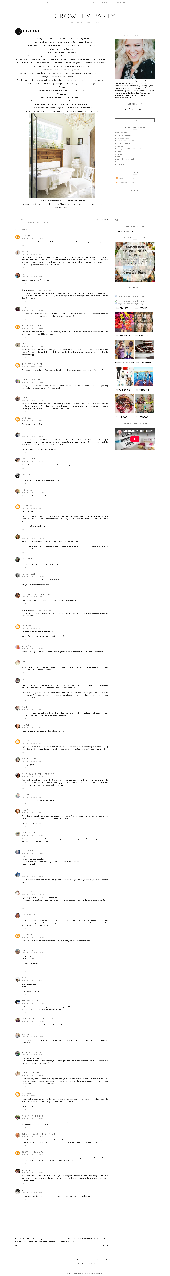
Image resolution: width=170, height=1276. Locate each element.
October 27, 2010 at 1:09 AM (32, 1136)
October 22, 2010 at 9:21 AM (32, 400)
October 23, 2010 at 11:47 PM (33, 937)
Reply (24, 245)
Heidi (24, 536)
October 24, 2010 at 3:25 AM (32, 980)
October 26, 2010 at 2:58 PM (32, 1118)
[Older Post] (107, 1245)
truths (118, 151)
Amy (24, 1190)
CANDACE (27, 1170)
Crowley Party (85, 16)
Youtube (121, 2)
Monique (27, 1034)
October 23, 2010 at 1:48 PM (32, 812)
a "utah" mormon (122, 143)
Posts (120, 178)
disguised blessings (124, 138)
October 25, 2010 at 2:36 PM (32, 1055)
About (58, 2)
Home (47, 2)
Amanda (26, 236)
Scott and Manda (32, 1052)
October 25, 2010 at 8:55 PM (32, 1096)
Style (79, 2)
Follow (117, 220)
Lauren (26, 794)
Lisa (24, 308)
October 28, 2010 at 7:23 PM (32, 1172)
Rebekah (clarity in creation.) (39, 1134)
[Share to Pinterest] (102, 220)
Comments (122, 183)
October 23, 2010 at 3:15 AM (32, 743)
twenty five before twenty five (128, 149)
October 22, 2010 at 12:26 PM (33, 508)
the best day (121, 133)
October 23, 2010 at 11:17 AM (33, 776)
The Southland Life (33, 1073)
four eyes (119, 157)
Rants (38, 223)
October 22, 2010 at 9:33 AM (32, 436)
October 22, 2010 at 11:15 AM (33, 492)
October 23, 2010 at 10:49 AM (33, 761)
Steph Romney (29, 758)
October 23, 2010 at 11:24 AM (33, 797)
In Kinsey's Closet (32, 364)
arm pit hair (120, 164)
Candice (26, 646)
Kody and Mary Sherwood (37, 594)
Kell (24, 661)
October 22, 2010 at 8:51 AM (32, 310)
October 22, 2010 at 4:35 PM (32, 727)
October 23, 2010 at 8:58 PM (32, 876)
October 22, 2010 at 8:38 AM (43, 290)
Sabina (25, 740)
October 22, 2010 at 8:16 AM (32, 238)
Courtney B (28, 459)
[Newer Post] (104, 1245)
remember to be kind (124, 159)
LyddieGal (27, 892)
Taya (24, 978)
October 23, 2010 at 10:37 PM (33, 894)
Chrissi (26, 344)
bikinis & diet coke (123, 135)
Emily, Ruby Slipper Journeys (38, 774)
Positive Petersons (33, 1116)
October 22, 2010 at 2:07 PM (32, 664)
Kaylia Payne (28, 914)
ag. (23, 874)
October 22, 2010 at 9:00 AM (32, 346)
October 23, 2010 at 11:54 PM (33, 953)
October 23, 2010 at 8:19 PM (32, 853)
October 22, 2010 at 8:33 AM (32, 277)
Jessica (26, 474)
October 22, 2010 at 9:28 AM (32, 420)
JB (23, 274)
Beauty (91, 2)
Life (69, 2)
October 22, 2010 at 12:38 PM (33, 538)
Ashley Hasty (29, 574)
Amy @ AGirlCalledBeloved (37, 1019)
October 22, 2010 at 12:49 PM (33, 561)
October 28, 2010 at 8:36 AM (32, 1154)
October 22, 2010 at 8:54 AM (32, 328)
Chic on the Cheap (29, 905)
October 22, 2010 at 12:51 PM (33, 576)
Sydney (26, 251)
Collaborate (106, 2)
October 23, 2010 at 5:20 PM (32, 835)
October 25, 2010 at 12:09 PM (33, 1037)
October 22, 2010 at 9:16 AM (32, 382)
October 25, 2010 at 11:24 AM (33, 1021)
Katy (24, 434)
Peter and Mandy (31, 326)
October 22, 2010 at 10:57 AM (33, 477)
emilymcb (27, 558)
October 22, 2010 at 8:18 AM (32, 254)
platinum (119, 146)
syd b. (25, 707)
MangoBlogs (99, 1273)
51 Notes (19, 219)
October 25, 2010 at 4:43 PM (32, 1075)
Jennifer (26, 398)
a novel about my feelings (126, 141)
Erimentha (27, 950)
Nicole (26, 725)
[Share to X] (98, 220)
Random (30, 223)
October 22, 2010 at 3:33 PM (32, 682)
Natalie (26, 679)
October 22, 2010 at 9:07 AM (32, 366)
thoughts (47, 223)
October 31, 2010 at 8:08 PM (32, 1193)
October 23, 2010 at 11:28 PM (33, 917)
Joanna (26, 810)
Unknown (27, 418)
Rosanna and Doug (33, 1152)
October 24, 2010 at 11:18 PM (33, 1003)
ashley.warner (30, 851)
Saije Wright (29, 833)
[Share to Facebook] (100, 220)
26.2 (117, 162)
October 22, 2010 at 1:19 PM (32, 597)
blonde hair (120, 154)
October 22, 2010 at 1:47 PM (32, 648)
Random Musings (31, 1001)
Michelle (27, 490)
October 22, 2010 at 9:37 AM (32, 461)
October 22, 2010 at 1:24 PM (43, 610)
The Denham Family (32, 380)
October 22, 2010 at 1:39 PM (32, 628)
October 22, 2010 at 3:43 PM (32, 709)
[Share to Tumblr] (107, 220)
